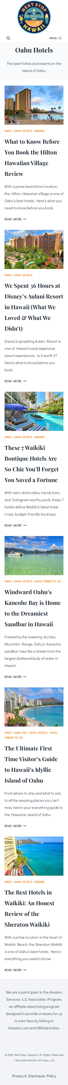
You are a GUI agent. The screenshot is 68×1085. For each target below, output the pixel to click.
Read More (15, 219)
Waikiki (40, 131)
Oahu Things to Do (48, 581)
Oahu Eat (20, 732)
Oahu (8, 131)
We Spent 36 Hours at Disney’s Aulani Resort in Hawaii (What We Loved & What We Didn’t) (34, 307)
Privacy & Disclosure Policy (34, 1075)
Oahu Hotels (23, 131)
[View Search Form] (8, 38)
